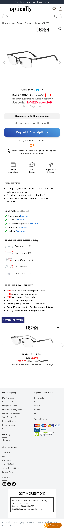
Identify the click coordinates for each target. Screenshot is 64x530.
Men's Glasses (8, 398)
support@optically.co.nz (31, 509)
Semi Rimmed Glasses (11, 417)
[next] (59, 62)
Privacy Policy (7, 472)
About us (6, 453)
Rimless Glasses (9, 421)
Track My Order (8, 464)
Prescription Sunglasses (12, 410)
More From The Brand (13, 320)
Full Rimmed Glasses (11, 413)
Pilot (36, 413)
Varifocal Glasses (9, 429)
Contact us (6, 460)
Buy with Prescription (31, 132)
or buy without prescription (32, 140)
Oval (36, 402)
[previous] (4, 62)
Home (5, 23)
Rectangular (39, 398)
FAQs (4, 457)
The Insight (6, 440)
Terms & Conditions (10, 468)
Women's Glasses (9, 402)
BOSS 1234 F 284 (32, 354)
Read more (24, 216)
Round (37, 410)
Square (37, 406)
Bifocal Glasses (8, 425)
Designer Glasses (9, 406)
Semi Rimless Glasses (21, 23)
